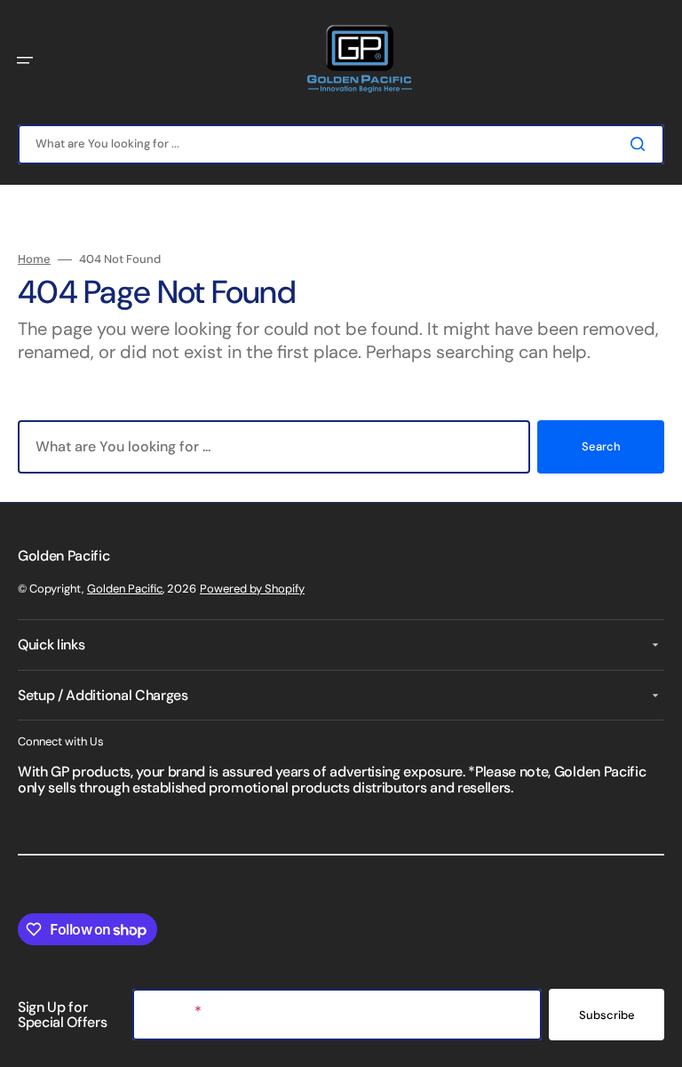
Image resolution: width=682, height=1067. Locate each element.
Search (601, 446)
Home (34, 259)
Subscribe (607, 1015)
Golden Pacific (125, 588)
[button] (24, 60)
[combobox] (341, 144)
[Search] (641, 143)
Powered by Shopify (252, 588)
